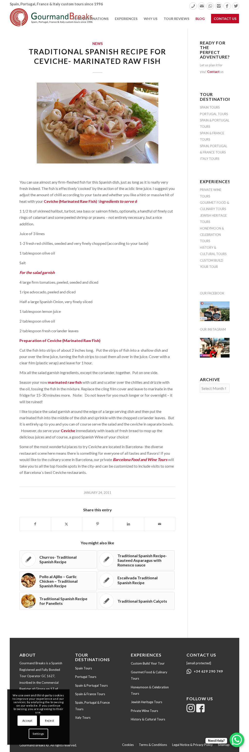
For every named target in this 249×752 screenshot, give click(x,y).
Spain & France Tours (90, 694)
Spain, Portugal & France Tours (92, 706)
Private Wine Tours (144, 711)
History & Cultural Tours (148, 719)
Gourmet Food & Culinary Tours (149, 675)
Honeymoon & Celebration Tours (150, 690)
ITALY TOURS (209, 159)
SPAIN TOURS (210, 107)
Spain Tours (83, 668)
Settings (38, 733)
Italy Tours (82, 717)
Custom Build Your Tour (148, 663)
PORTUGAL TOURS (214, 114)
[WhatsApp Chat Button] (237, 740)
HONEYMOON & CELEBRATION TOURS (212, 234)
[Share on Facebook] (35, 524)
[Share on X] (66, 524)
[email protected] (199, 663)
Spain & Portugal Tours (91, 685)
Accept (27, 720)
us (215, 72)
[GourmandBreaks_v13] (51, 18)
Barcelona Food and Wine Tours (140, 459)
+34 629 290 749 (208, 671)
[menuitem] (193, 6)
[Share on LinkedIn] (128, 524)
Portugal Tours (85, 677)
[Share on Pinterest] (97, 524)
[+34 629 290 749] (189, 671)
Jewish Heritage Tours (146, 702)
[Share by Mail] (159, 524)
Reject (49, 720)
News (97, 44)
